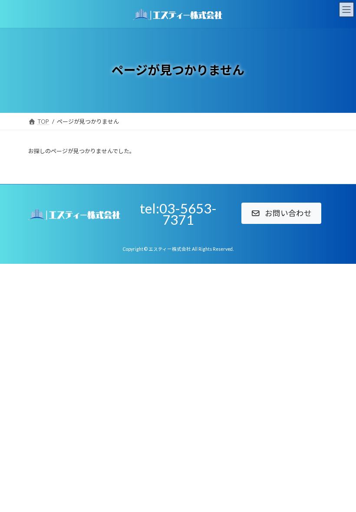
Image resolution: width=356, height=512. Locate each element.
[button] (281, 213)
